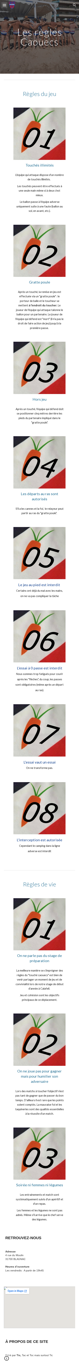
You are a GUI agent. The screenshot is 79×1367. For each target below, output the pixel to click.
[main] (39, 37)
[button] (4, 5)
